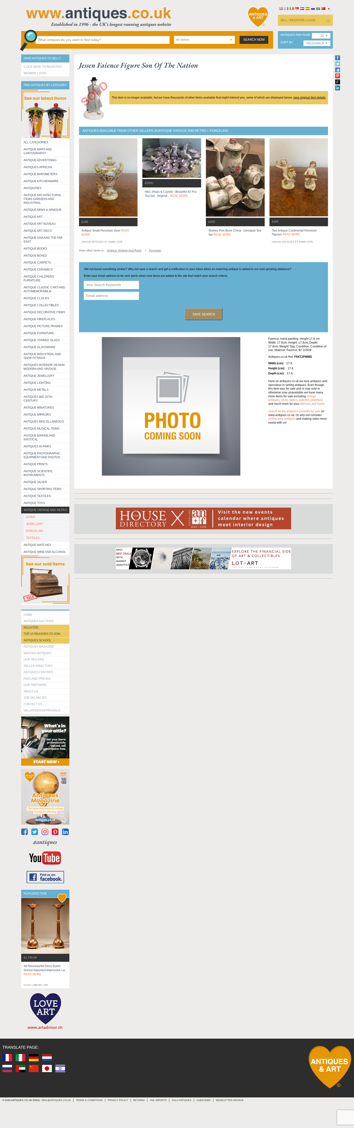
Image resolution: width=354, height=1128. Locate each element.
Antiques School (37, 640)
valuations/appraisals (42, 710)
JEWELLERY (34, 524)
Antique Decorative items (44, 312)
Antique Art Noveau (40, 224)
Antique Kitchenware (41, 181)
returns (139, 1100)
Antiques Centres (38, 672)
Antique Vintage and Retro (45, 510)
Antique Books (35, 248)
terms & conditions (89, 1100)
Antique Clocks (36, 298)
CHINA (30, 517)
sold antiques (181, 1100)
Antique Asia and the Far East (43, 239)
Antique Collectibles (41, 305)
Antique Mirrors (37, 414)
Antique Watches (37, 545)
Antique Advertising (40, 160)
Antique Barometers (40, 174)
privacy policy (118, 1100)
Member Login (35, 73)
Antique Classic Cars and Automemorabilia (44, 289)
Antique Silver (35, 482)
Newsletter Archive (230, 1100)
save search (203, 314)
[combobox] (204, 40)
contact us (33, 704)
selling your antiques (281, 418)
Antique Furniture (39, 333)
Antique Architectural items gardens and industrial (42, 199)
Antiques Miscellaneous (44, 421)
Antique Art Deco (38, 230)
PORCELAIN (34, 531)
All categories (36, 142)
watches (304, 400)
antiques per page (295, 35)
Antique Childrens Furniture (39, 278)
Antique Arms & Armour (42, 210)
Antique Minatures (39, 407)
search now (254, 39)
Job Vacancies (35, 697)
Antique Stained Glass (42, 340)
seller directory (38, 666)
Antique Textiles (37, 496)
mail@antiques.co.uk (56, 1100)
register (31, 627)
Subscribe (204, 1100)
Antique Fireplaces (39, 319)
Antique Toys (34, 503)
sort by (286, 42)
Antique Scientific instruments (38, 473)
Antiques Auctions (39, 621)
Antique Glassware (39, 347)
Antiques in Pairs (37, 446)
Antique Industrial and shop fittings (42, 356)
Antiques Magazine (39, 646)
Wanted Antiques (37, 653)
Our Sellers (34, 659)
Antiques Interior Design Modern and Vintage (44, 367)
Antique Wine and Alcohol (45, 552)
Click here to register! (43, 66)
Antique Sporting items (42, 489)
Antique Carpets (37, 262)
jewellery (317, 400)
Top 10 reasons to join (42, 634)
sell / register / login (297, 20)
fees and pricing (37, 678)
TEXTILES (32, 538)
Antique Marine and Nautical (39, 437)
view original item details (309, 97)
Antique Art (33, 217)
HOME (28, 615)
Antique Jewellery (39, 376)
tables (293, 400)
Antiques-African (38, 167)
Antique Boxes (35, 255)
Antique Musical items (41, 428)
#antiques (45, 842)
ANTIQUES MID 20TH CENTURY (38, 398)
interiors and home (312, 403)
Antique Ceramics (38, 269)
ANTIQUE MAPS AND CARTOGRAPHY (38, 151)
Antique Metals (36, 389)
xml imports (158, 1100)
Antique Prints (36, 464)
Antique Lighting (37, 383)
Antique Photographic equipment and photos (42, 455)
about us (31, 691)
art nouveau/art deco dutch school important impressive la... (45, 970)
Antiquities (32, 188)
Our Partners (35, 685)
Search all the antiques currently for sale (294, 411)
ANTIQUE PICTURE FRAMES (43, 326)
